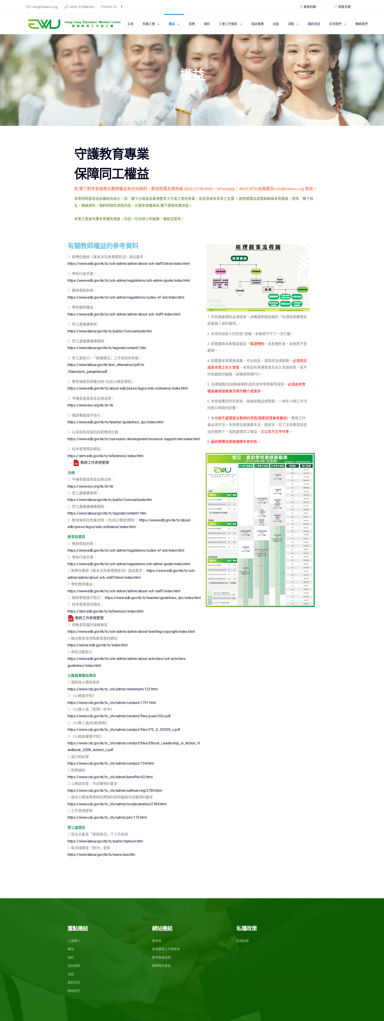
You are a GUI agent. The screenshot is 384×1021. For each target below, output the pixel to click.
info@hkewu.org (44, 7)
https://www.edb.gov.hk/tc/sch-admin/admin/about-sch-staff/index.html (124, 314)
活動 (291, 24)
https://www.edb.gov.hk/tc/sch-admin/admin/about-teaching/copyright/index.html (131, 631)
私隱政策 (242, 941)
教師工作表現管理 (94, 462)
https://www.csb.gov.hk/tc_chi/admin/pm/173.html (107, 817)
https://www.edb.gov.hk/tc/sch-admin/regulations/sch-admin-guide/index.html (129, 280)
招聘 (192, 24)
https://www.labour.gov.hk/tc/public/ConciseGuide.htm (110, 331)
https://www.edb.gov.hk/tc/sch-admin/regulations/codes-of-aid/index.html (126, 297)
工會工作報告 (228, 24)
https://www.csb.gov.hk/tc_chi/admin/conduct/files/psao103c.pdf (119, 716)
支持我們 (335, 24)
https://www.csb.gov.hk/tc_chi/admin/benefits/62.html (110, 777)
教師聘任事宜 (161, 966)
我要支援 (344, 7)
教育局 (156, 941)
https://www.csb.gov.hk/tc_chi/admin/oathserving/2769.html (115, 790)
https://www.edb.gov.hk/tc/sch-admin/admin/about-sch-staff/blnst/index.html (129, 263)
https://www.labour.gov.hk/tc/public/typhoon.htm (105, 841)
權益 (172, 24)
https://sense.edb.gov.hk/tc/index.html (98, 645)
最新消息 (314, 24)
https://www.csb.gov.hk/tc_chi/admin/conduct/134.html (111, 763)
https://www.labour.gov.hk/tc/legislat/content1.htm (107, 348)
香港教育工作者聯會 (166, 949)
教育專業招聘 (161, 957)
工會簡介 (74, 941)
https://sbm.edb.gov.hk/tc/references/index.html (105, 456)
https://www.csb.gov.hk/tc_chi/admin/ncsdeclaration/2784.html (117, 804)
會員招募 (309, 7)
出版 (276, 24)
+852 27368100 (81, 7)
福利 (207, 24)
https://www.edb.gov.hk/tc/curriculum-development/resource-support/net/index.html (134, 439)
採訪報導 (257, 24)
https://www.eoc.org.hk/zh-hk (90, 405)
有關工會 (148, 24)
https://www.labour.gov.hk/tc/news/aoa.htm (101, 854)
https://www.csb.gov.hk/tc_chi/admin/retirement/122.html (113, 689)
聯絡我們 (361, 24)
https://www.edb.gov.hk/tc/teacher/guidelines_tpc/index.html (115, 422)
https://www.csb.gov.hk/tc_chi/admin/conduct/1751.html (112, 703)
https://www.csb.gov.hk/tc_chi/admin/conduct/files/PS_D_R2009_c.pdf (124, 730)
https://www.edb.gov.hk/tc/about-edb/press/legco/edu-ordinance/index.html (128, 388)
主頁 (130, 24)
